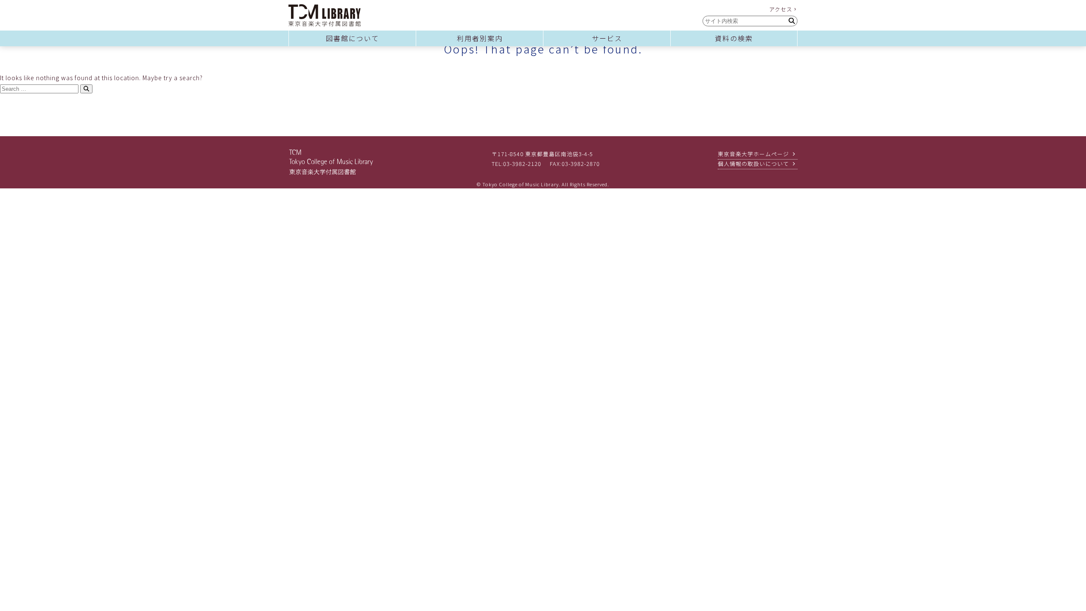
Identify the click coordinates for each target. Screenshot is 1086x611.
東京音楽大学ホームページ (753, 154)
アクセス (780, 9)
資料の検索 (734, 38)
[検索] (792, 21)
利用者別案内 (480, 38)
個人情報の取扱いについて (753, 164)
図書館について (352, 38)
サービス (607, 38)
